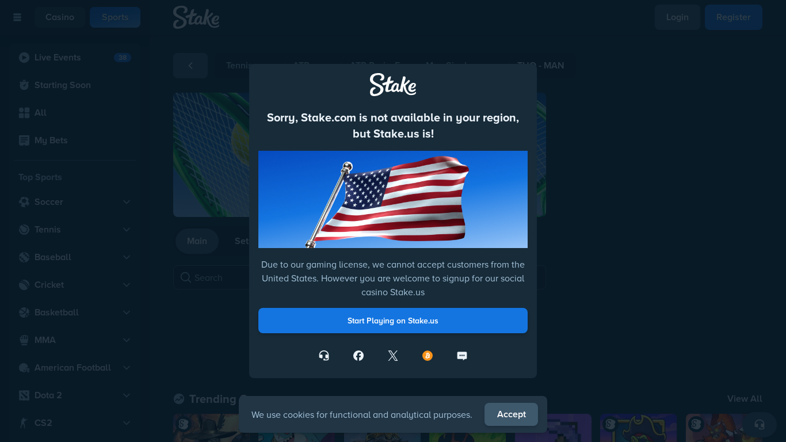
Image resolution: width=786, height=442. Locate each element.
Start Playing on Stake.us (393, 320)
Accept (511, 414)
